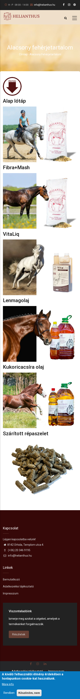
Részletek (18, 634)
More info (8, 684)
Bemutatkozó (11, 579)
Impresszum (10, 593)
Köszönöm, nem (29, 692)
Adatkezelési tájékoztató (18, 586)
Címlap (23, 54)
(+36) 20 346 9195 (18, 550)
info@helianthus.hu (44, 4)
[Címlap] (21, 16)
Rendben (9, 692)
